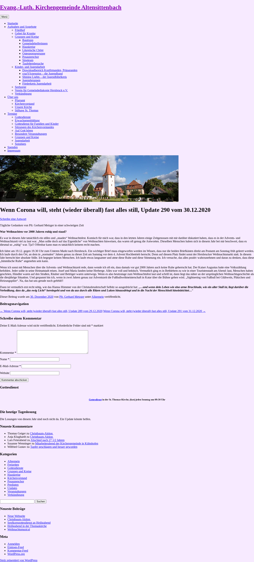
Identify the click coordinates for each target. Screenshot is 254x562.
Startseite (12, 23)
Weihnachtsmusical (18, 529)
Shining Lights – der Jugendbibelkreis (44, 76)
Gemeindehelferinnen (35, 43)
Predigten (13, 484)
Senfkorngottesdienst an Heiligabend (29, 522)
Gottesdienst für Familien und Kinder (37, 123)
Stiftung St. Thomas (26, 110)
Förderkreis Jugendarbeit (36, 83)
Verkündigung (23, 93)
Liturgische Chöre (33, 50)
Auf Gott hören (24, 130)
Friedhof (20, 30)
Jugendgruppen (31, 80)
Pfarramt (20, 100)
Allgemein (97, 296)
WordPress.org (16, 553)
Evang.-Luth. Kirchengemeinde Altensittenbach (60, 7)
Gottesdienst (95, 399)
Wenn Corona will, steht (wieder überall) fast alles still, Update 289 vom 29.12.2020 (51, 311)
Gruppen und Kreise (27, 36)
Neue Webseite (16, 516)
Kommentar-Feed (17, 550)
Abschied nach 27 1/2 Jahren (47, 440)
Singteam (27, 60)
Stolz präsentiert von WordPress (18, 560)
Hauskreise (28, 46)
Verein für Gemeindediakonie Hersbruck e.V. (41, 90)
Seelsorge (20, 87)
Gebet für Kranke (25, 33)
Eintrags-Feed (15, 547)
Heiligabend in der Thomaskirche (27, 526)
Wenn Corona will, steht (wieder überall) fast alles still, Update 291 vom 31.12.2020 (154, 311)
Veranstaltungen (16, 491)
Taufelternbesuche (33, 63)
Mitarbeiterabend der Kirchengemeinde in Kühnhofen (66, 443)
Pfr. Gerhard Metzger (71, 296)
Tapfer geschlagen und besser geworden (53, 446)
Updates (12, 488)
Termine (12, 113)
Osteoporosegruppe (33, 53)
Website (4, 373)
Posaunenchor (30, 56)
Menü (4, 16)
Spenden (12, 147)
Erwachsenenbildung (27, 120)
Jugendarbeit (22, 140)
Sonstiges (20, 143)
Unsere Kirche (23, 107)
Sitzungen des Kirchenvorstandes (34, 127)
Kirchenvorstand (24, 103)
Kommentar (8, 352)
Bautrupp (27, 40)
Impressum (13, 150)
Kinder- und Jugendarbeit (30, 66)
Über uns (12, 97)
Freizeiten (13, 464)
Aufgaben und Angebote (21, 26)
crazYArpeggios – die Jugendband (42, 73)
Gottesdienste (23, 117)
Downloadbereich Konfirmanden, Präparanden (49, 70)
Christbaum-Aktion (41, 433)
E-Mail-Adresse (10, 366)
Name (4, 359)
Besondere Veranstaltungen (31, 133)
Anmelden (13, 543)
